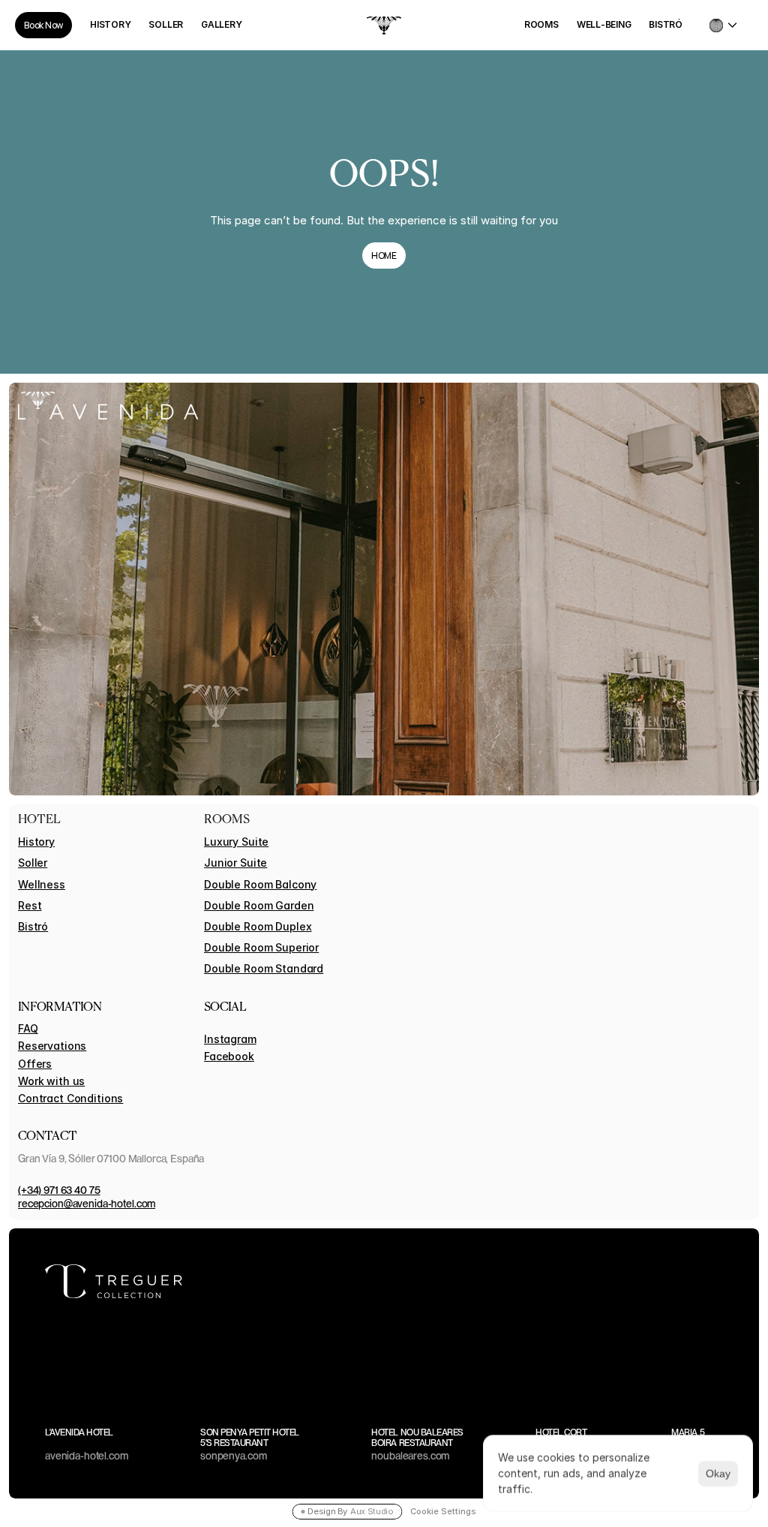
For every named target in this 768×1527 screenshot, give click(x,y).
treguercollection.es (678, 1282)
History (36, 841)
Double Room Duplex (257, 926)
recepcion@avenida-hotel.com (86, 1204)
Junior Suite (235, 862)
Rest (29, 905)
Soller (32, 862)
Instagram (230, 1039)
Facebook (229, 1056)
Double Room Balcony (260, 884)
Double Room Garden (259, 905)
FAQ (28, 1028)
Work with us (51, 1081)
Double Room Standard (263, 968)
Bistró (33, 926)
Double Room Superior (261, 947)
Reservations (52, 1045)
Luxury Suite (236, 841)
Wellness (41, 884)
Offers (35, 1063)
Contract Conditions (70, 1098)
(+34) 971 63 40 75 (59, 1190)
